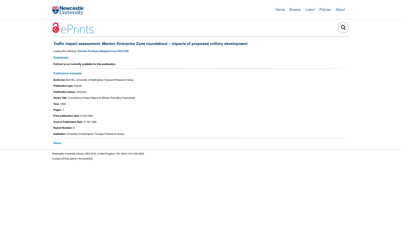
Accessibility (86, 158)
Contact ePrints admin (64, 158)
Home (280, 10)
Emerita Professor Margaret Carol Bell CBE (103, 51)
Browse (295, 10)
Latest (310, 10)
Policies (325, 10)
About (340, 10)
